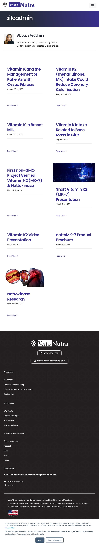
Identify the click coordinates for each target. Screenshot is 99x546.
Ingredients (8, 380)
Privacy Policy (10, 528)
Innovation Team (11, 425)
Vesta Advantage (11, 416)
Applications (9, 394)
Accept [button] (40, 540)
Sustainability (9, 420)
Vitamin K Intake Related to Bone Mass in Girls (71, 130)
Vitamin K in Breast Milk (25, 127)
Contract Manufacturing (14, 384)
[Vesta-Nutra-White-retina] (49, 340)
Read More (11, 105)
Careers (7, 460)
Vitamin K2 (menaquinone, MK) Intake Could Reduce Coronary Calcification (72, 79)
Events (7, 455)
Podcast (7, 446)
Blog (6, 451)
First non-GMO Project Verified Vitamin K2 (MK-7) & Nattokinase (24, 178)
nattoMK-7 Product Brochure (73, 237)
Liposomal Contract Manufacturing (18, 389)
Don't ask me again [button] (54, 540)
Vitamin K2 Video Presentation (23, 237)
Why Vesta (8, 411)
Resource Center (11, 441)
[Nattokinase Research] (25, 277)
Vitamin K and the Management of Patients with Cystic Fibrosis (24, 76)
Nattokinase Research (18, 296)
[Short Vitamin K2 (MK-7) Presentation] (74, 172)
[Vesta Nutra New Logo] (19, 3)
